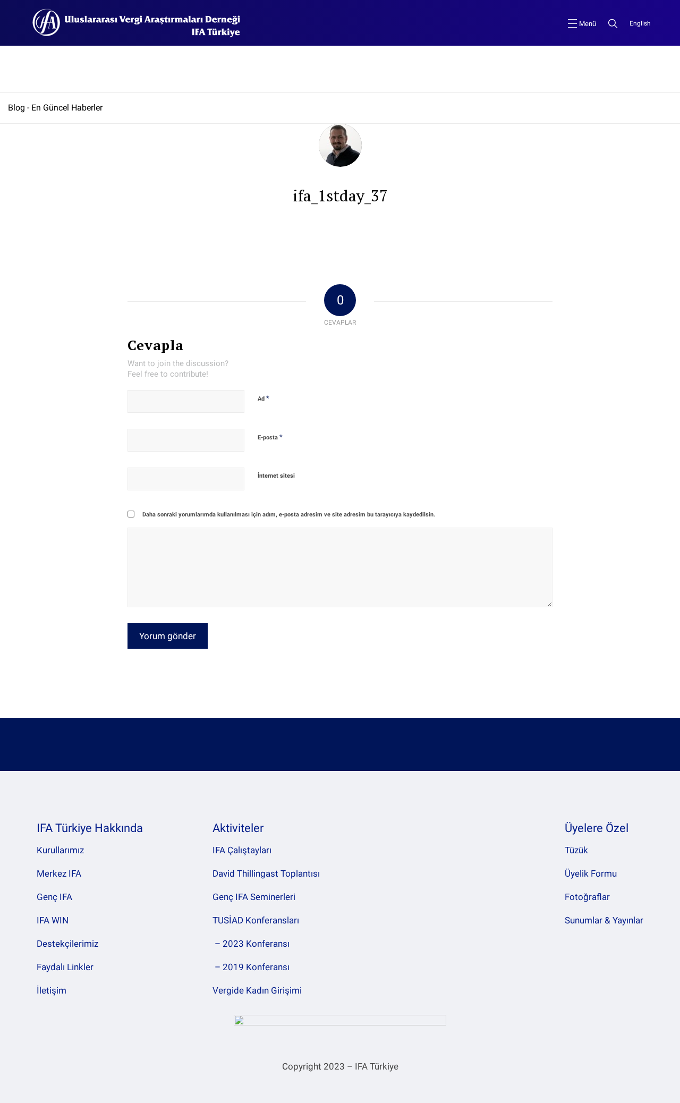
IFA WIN (53, 920)
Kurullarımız (60, 850)
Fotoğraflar (587, 897)
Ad (263, 398)
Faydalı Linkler (65, 967)
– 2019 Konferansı (251, 967)
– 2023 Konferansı (251, 943)
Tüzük (576, 850)
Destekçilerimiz (67, 943)
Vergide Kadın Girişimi (257, 990)
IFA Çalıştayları (241, 850)
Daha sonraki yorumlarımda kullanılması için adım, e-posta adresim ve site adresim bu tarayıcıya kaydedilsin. (288, 514)
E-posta (270, 437)
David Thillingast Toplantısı (266, 873)
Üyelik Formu (591, 873)
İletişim (51, 990)
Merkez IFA (59, 873)
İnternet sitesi (276, 475)
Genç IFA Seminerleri (253, 897)
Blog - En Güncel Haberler (55, 108)
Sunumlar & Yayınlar (604, 920)
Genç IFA (54, 897)
